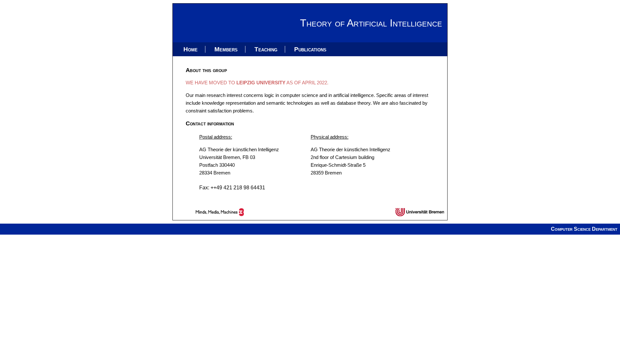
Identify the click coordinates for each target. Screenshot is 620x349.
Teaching (265, 49)
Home (190, 49)
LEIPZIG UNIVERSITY (260, 82)
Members (226, 49)
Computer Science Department (584, 229)
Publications (310, 49)
